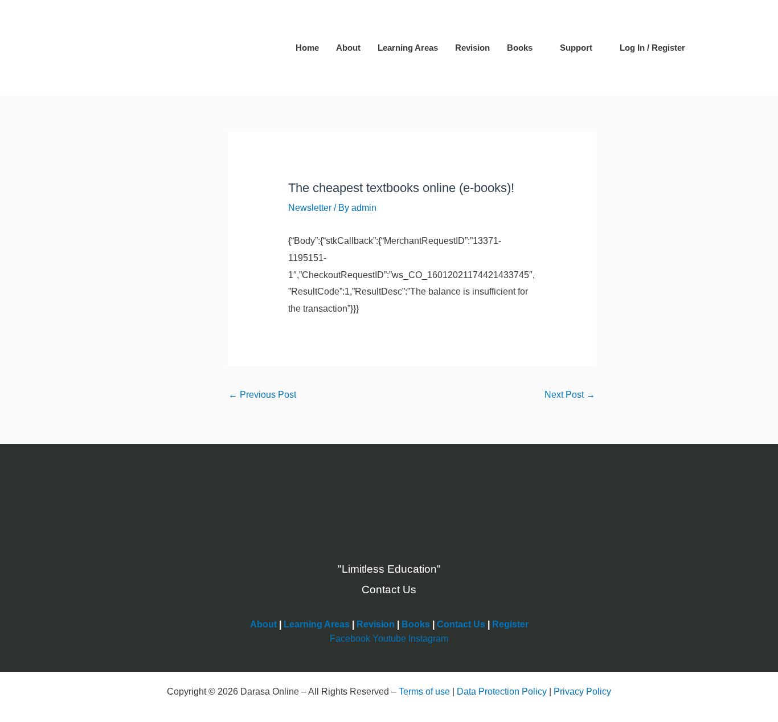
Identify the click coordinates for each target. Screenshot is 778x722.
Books (520, 47)
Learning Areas (408, 47)
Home (307, 47)
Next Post (569, 394)
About (348, 47)
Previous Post (262, 394)
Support (576, 47)
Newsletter (309, 208)
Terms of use (424, 691)
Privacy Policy (582, 691)
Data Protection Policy (502, 691)
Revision (472, 47)
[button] (710, 47)
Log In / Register (652, 47)
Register (510, 624)
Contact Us (461, 624)
